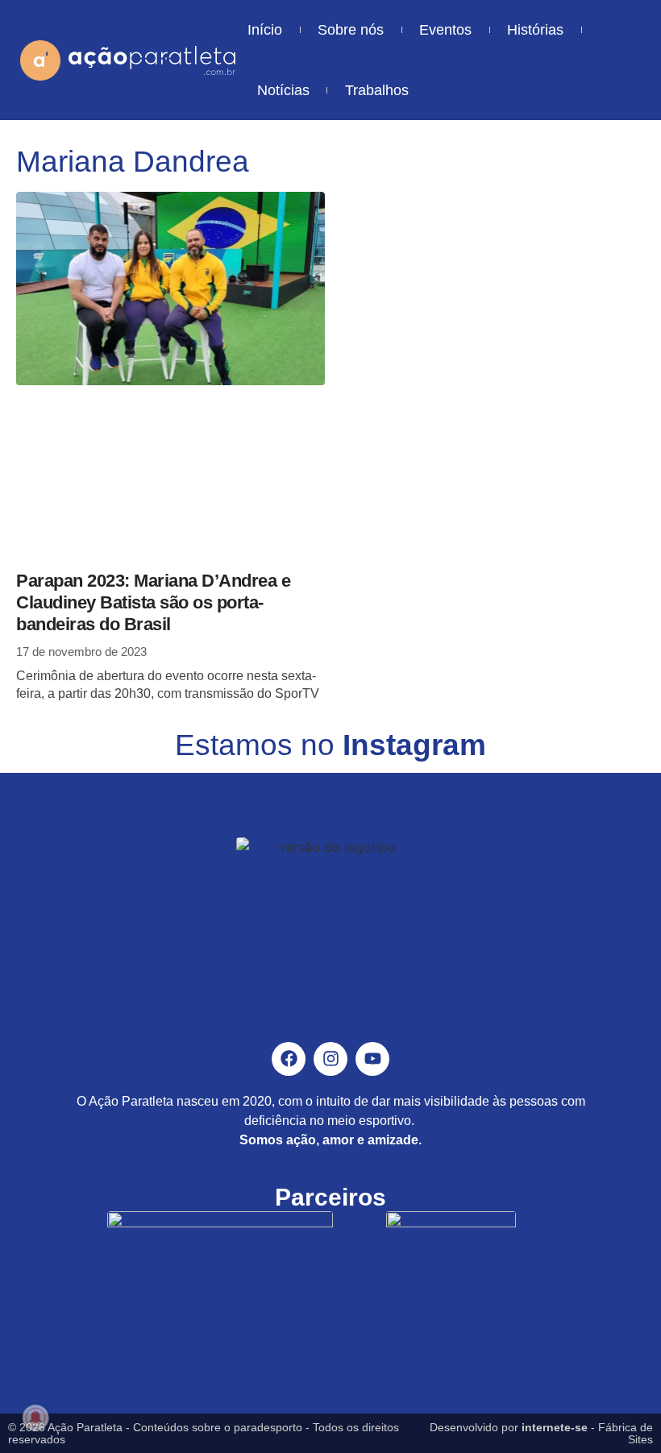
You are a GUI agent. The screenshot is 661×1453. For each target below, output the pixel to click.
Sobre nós (351, 30)
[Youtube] (372, 1059)
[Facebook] (289, 1059)
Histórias (535, 30)
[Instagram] (330, 1059)
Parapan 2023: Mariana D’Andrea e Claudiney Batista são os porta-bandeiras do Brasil (153, 602)
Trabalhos (377, 90)
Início (264, 30)
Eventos (445, 30)
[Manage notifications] (35, 1417)
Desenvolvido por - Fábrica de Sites (541, 1433)
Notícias (283, 90)
